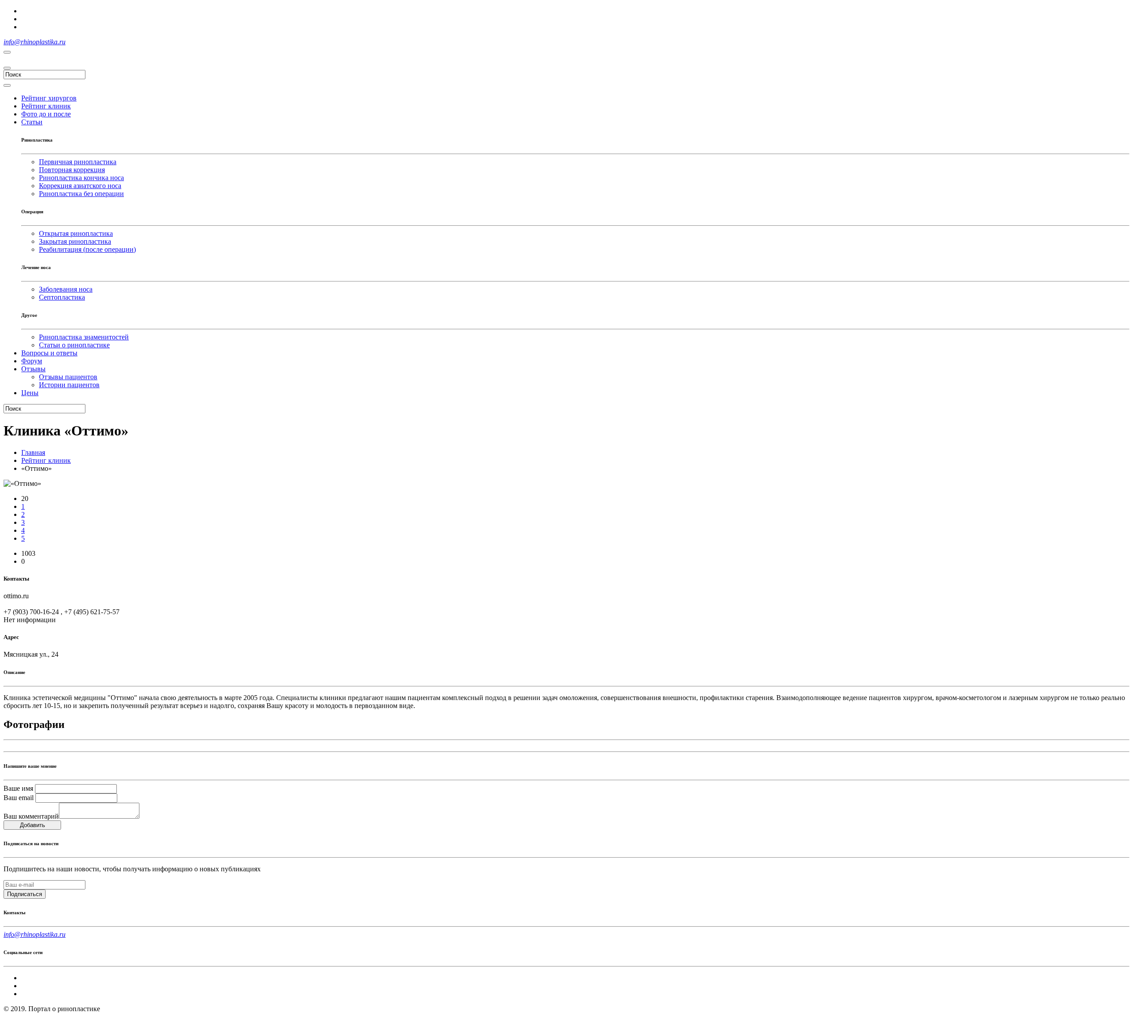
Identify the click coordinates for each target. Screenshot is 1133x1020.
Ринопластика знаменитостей (84, 337)
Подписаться (24, 894)
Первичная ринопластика (77, 162)
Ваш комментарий (31, 816)
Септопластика (62, 297)
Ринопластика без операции (81, 193)
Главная (33, 452)
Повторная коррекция (72, 169)
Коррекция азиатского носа (80, 185)
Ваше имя (18, 788)
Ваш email (19, 797)
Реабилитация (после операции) (87, 249)
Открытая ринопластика (76, 233)
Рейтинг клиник (46, 460)
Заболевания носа (65, 289)
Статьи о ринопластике (74, 345)
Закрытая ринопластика (75, 241)
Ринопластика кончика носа (81, 177)
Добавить (32, 825)
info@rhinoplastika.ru (35, 42)
